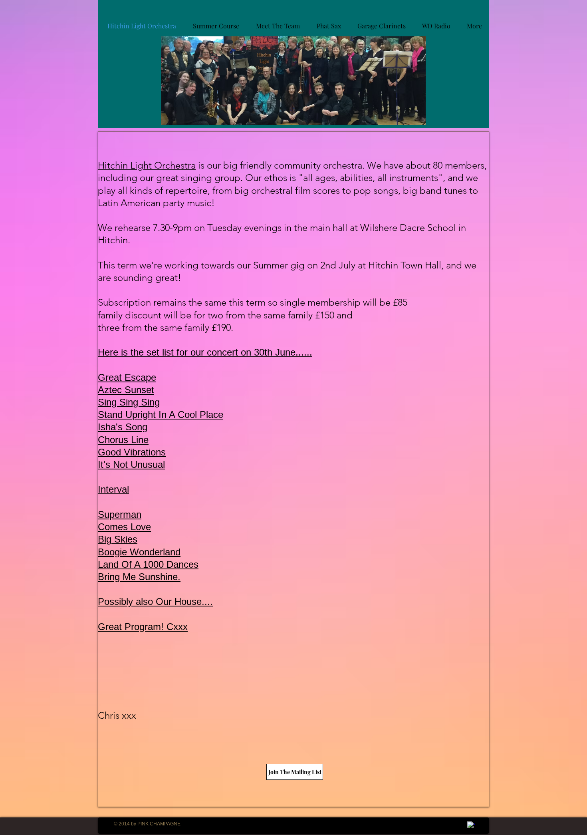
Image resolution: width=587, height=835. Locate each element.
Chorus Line (123, 439)
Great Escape (127, 377)
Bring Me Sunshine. (139, 576)
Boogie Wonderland (139, 552)
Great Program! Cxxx (143, 626)
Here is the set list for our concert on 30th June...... (205, 352)
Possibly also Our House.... (155, 601)
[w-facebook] (471, 825)
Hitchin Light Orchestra (147, 165)
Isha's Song (122, 426)
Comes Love (124, 526)
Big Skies (117, 539)
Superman (119, 514)
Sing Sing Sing (129, 402)
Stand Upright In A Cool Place (160, 414)
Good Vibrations (132, 452)
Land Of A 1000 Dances (148, 564)
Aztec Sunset (126, 389)
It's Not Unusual (131, 464)
